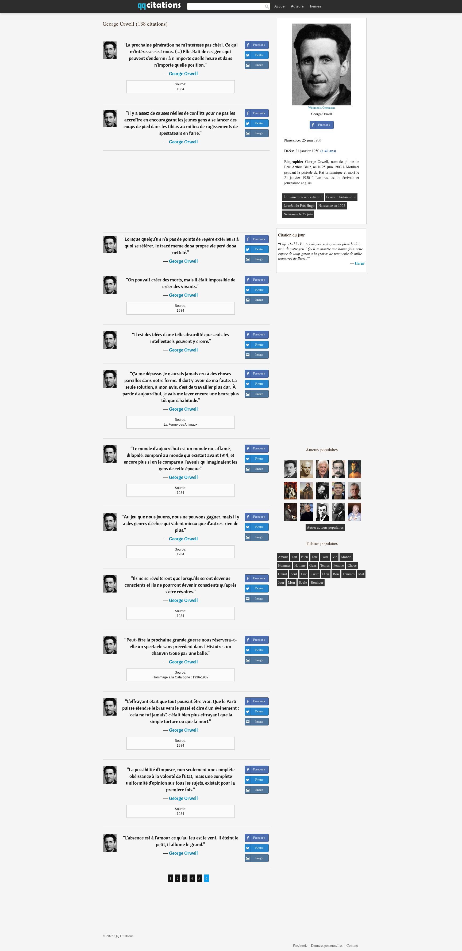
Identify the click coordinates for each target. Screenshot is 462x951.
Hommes (284, 565)
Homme (300, 565)
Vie (334, 557)
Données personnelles (326, 945)
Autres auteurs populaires (325, 527)
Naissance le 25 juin (298, 214)
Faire (325, 557)
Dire (304, 574)
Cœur (314, 574)
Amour (283, 557)
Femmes (349, 574)
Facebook (300, 945)
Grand (282, 574)
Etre (315, 557)
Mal (361, 574)
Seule (303, 582)
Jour (281, 582)
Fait (294, 557)
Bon (336, 574)
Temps (325, 565)
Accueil (280, 6)
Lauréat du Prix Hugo (299, 206)
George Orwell (183, 73)
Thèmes (314, 6)
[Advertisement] (186, 191)
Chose (352, 565)
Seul (294, 574)
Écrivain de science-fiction (303, 197)
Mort (291, 582)
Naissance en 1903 (331, 206)
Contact (352, 945)
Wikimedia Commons (321, 107)
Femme (338, 565)
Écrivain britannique (341, 197)
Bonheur (317, 582)
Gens (313, 565)
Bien (304, 557)
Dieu (325, 574)
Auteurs (297, 6)
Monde (346, 557)
